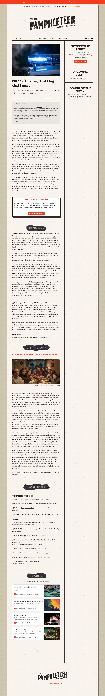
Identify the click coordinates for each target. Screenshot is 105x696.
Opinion (59, 38)
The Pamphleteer (19, 98)
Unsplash (58, 77)
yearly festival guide (53, 514)
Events (65, 38)
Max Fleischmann (51, 77)
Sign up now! (77, 6)
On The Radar (24, 504)
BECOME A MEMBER (80, 61)
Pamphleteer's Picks (27, 508)
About (39, 38)
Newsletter (48, 98)
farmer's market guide (36, 514)
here (47, 581)
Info (33, 524)
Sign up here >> (60, 683)
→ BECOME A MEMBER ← (36, 213)
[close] (103, 2)
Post (49, 337)
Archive (52, 38)
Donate (45, 38)
